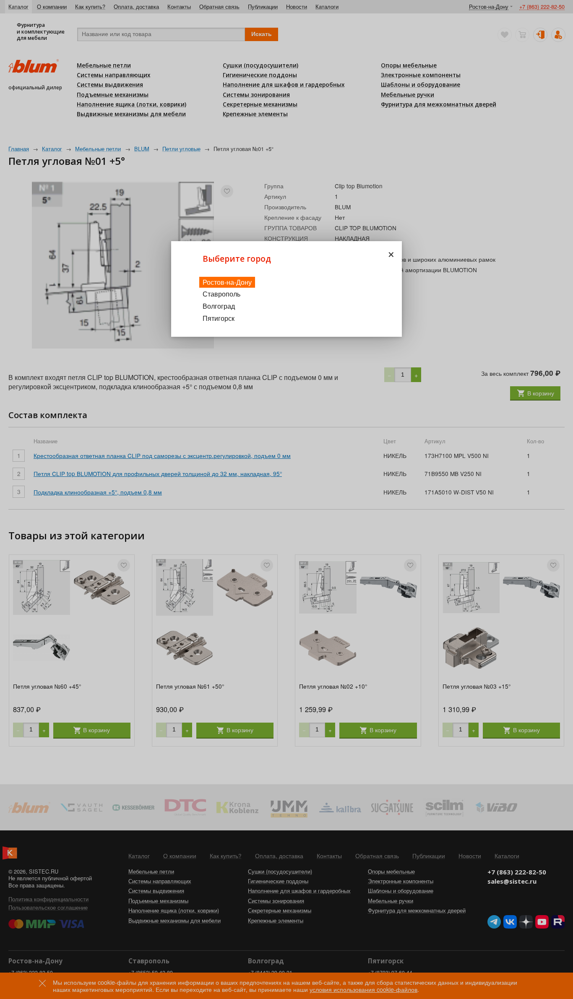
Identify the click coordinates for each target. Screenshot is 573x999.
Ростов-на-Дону (227, 282)
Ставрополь (221, 294)
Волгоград (219, 306)
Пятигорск (218, 318)
